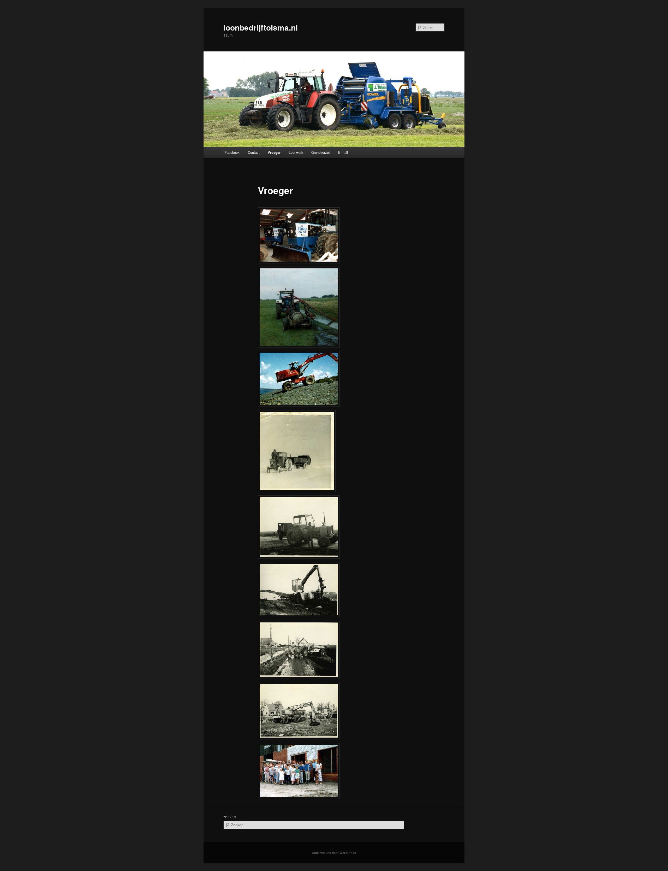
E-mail (343, 152)
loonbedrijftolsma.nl (260, 27)
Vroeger (274, 152)
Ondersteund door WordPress (334, 852)
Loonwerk (296, 152)
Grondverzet (320, 152)
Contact (254, 152)
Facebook (232, 152)
